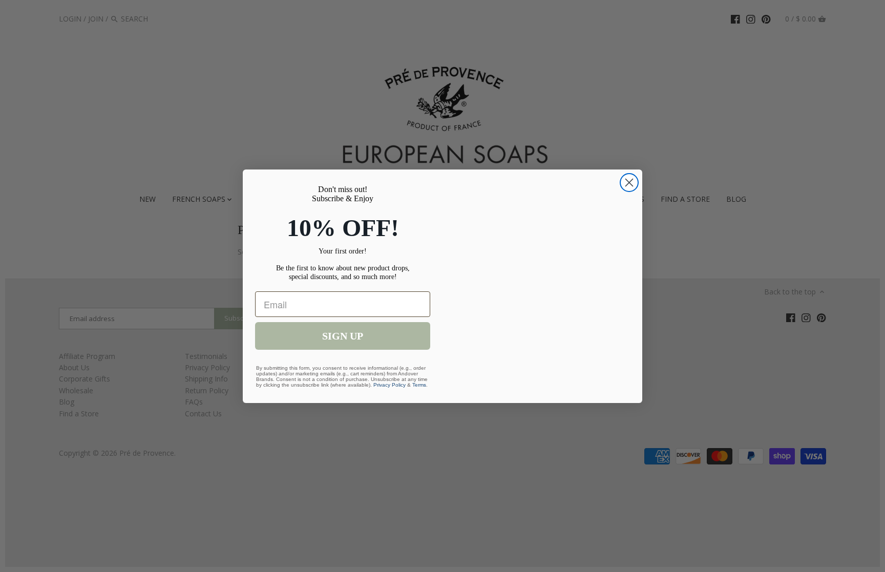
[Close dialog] (629, 183)
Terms (419, 385)
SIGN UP (342, 336)
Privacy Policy (389, 385)
